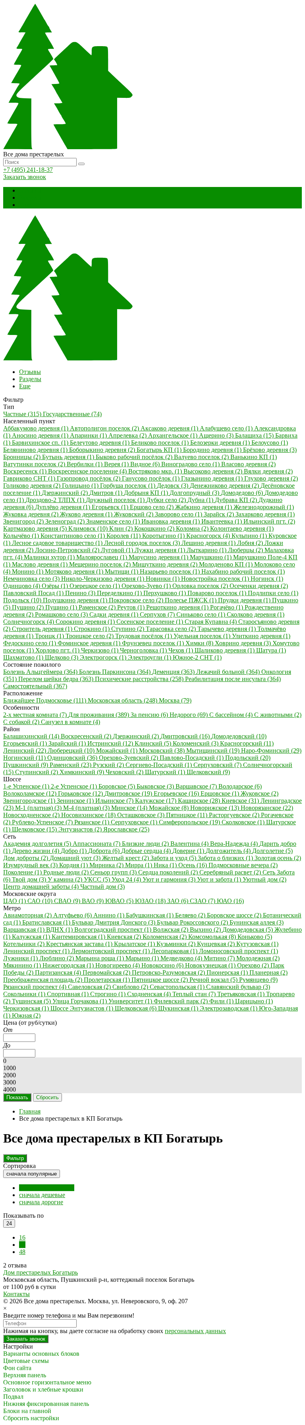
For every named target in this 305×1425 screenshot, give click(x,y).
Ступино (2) (128, 628)
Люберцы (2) (246, 550)
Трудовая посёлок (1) (144, 636)
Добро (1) (74, 850)
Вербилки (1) (85, 464)
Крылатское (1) (135, 943)
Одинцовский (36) (73, 757)
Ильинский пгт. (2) (269, 521)
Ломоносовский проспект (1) (238, 951)
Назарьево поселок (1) (170, 571)
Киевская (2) (125, 936)
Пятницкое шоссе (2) (160, 979)
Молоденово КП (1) (226, 564)
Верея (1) (117, 464)
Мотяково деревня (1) (75, 571)
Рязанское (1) (92, 822)
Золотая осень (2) (278, 858)
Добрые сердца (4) (146, 850)
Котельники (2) (24, 943)
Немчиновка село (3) (32, 578)
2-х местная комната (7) (35, 714)
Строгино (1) (108, 994)
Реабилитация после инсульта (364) (233, 679)
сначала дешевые (42, 1194)
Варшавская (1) (24, 929)
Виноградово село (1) (191, 464)
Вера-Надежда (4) (234, 843)
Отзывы (30, 190)
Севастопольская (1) (178, 986)
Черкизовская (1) (26, 1008)
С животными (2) (277, 714)
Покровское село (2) (137, 600)
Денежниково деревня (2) (225, 485)
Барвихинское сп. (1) (41, 442)
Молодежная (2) (258, 958)
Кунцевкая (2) (216, 943)
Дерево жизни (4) (36, 850)
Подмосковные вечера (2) (243, 865)
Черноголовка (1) (144, 650)
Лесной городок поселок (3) (142, 542)
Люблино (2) (57, 958)
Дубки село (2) (166, 499)
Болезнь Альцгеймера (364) (41, 671)
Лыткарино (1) (207, 550)
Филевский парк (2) (181, 1001)
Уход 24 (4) (127, 879)
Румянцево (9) (258, 979)
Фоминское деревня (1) (90, 643)
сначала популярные (46, 1187)
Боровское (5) (117, 786)
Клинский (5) (154, 743)
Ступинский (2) (37, 772)
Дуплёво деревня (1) (63, 507)
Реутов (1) (131, 607)
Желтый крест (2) (126, 858)
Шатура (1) (271, 650)
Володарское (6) (240, 786)
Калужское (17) (156, 800)
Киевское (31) (241, 800)
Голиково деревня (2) (32, 485)
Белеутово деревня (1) (100, 442)
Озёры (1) (55, 585)
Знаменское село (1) (113, 521)
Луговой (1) (118, 550)
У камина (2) (66, 879)
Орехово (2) (253, 965)
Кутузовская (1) (257, 943)
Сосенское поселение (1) (150, 621)
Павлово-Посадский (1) (192, 757)
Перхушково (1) (165, 593)
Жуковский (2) (134, 514)
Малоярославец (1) (102, 557)
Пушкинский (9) (26, 764)
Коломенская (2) (165, 936)
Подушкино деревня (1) (76, 600)
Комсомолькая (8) (212, 936)
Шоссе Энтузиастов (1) (82, 1008)
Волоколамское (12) (30, 793)
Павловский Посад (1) (34, 593)
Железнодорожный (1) (264, 507)
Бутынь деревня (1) (69, 457)
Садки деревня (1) (114, 614)
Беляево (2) (191, 915)
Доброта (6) (104, 850)
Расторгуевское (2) (235, 815)
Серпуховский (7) (218, 764)
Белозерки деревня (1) (220, 442)
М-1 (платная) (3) (39, 807)
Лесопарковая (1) (175, 951)
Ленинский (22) (25, 750)
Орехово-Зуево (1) (147, 585)
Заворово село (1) (179, 514)
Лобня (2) (250, 542)
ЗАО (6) (178, 900)
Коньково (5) (254, 936)
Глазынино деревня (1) (212, 478)
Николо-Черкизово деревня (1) (103, 578)
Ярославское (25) (126, 829)
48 (22, 1251)
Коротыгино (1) (164, 535)
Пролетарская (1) (107, 979)
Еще (25, 204)
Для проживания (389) (99, 714)
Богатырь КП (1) (160, 449)
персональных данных (195, 1331)
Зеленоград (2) (65, 521)
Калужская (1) (32, 936)
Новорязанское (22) (267, 807)
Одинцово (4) (22, 585)
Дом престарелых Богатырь (40, 1272)
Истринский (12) (111, 743)
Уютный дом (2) (264, 879)
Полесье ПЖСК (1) (191, 600)
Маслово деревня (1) (40, 564)
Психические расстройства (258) (140, 679)
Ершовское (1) (221, 793)
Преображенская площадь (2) (43, 979)
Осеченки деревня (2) (259, 585)
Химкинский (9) (83, 772)
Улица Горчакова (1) (80, 1001)
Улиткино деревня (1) (261, 636)
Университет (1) (131, 1001)
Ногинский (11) (25, 757)
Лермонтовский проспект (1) (111, 951)
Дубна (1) (201, 499)
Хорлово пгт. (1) (58, 650)
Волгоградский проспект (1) (113, 929)
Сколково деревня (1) (255, 614)
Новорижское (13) (215, 807)
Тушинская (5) (32, 1001)
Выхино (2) (206, 929)
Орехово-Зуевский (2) (129, 757)
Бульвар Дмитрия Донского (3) (114, 922)
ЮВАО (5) (120, 900)
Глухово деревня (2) (271, 478)
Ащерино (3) (217, 435)
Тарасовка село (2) (171, 628)
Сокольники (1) (25, 994)
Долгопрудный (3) (195, 492)
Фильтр (15, 1158)
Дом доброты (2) (26, 858)
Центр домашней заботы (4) (41, 886)
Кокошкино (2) (155, 528)
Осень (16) (193, 865)
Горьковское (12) (81, 793)
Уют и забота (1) (220, 879)
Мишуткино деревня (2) (165, 564)
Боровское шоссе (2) (235, 915)
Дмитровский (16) (185, 736)
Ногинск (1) (267, 578)
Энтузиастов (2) (80, 829)
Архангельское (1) (173, 435)
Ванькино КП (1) (253, 457)
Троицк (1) (50, 636)
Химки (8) (200, 643)
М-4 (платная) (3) (87, 807)
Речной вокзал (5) (214, 979)
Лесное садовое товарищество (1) (58, 542)
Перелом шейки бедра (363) (56, 679)
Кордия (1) (74, 865)
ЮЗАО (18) (151, 900)
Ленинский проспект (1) (37, 951)
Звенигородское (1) (30, 800)
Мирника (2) (107, 865)
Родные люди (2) (66, 872)
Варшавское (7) (197, 786)
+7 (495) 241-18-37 (28, 169)
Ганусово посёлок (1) (151, 478)
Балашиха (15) (255, 435)
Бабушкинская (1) (150, 915)
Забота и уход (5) (174, 858)
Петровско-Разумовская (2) (169, 972)
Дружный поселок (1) (116, 499)
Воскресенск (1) (25, 471)
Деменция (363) (174, 671)
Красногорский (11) (247, 743)
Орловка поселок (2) (201, 585)
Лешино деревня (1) (209, 542)
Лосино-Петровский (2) (68, 550)
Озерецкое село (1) (95, 585)
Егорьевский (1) (25, 743)
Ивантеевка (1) (222, 521)
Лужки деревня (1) (161, 550)
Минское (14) (130, 807)
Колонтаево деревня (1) (242, 528)
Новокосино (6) (163, 965)
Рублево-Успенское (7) (43, 822)
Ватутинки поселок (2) (35, 464)
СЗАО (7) (203, 900)
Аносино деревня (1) (41, 435)
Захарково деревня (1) (265, 514)
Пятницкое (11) (187, 815)
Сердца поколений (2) (168, 872)
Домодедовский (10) (238, 736)
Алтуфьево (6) (73, 915)
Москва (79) (175, 700)
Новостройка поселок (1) (216, 578)
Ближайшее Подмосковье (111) (45, 700)
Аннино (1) (109, 915)
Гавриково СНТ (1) (30, 478)
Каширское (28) (200, 800)
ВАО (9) (93, 900)
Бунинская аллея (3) (257, 922)
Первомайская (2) (107, 972)
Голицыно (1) (81, 485)
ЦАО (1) (15, 900)
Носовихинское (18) (89, 815)
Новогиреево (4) (118, 965)
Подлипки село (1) (273, 593)
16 (22, 1237)
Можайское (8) (169, 807)
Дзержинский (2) (65, 492)
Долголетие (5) (272, 850)
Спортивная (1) (68, 994)
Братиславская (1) (47, 922)
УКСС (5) (98, 879)
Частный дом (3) (102, 886)
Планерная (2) (268, 972)
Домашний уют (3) (76, 858)
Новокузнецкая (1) (211, 965)
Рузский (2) (109, 764)
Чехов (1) (181, 650)
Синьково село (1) (201, 614)
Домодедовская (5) (248, 929)
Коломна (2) (193, 528)
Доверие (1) (189, 850)
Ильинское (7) (115, 800)
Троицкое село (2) (90, 636)
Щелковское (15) (35, 829)
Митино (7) (220, 958)
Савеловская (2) (90, 986)
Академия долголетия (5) (38, 843)
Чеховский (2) (125, 772)
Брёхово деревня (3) (270, 449)
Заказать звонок (24, 176)
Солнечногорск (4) (29, 621)
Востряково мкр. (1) (155, 471)
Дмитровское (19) (129, 793)
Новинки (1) (163, 578)
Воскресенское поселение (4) (88, 471)
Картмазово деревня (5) (35, 528)
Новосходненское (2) (32, 815)
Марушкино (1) (211, 557)
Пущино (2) (28, 607)
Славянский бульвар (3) (238, 986)
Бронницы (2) (22, 457)
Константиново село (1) (73, 535)
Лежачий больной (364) (228, 671)
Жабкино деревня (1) (204, 507)
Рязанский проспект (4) (35, 986)
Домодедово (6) (242, 492)
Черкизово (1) (100, 650)
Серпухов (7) (158, 614)
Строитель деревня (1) (43, 628)
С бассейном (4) (231, 714)
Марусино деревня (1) (159, 557)
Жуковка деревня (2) (31, 514)
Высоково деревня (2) (213, 471)
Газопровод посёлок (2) (89, 478)
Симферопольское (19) (190, 822)
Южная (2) (26, 1015)
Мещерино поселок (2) (100, 564)
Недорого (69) (189, 714)
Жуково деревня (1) (87, 514)
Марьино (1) (142, 958)
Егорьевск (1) (111, 507)
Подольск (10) (23, 600)
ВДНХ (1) (60, 929)
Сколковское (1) (244, 822)
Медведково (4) (182, 958)
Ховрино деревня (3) (243, 643)
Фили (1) (222, 1001)
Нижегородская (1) (68, 965)
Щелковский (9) (208, 772)
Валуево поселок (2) (202, 457)
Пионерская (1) (228, 972)
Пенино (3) (81, 593)
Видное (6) (145, 464)
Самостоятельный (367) (35, 686)
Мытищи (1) (122, 571)
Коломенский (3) (196, 743)
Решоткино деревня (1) (178, 607)
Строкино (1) (92, 628)
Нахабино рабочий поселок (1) (243, 571)
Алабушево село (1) (227, 428)
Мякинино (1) (22, 965)
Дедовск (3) (173, 485)
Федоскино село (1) (30, 643)
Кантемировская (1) (79, 936)
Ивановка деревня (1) (171, 521)
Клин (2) (121, 528)
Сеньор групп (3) (114, 872)
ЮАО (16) (230, 900)
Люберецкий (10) (72, 750)
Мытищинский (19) (213, 750)
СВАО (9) (68, 900)
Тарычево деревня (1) (227, 628)
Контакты (16, 1294)
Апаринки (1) (89, 435)
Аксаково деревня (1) (170, 428)
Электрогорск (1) (104, 657)
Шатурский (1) (166, 772)
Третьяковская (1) (241, 994)
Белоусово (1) (269, 442)
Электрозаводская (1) (229, 1008)
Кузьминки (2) (176, 943)
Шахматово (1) (24, 657)
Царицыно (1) (254, 1001)
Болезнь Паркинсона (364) (115, 671)
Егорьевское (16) (177, 793)
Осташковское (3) (141, 815)
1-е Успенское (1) (27, 786)
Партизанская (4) (59, 972)
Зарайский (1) (67, 743)
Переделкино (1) (120, 593)
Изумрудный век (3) (31, 865)
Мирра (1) (139, 865)
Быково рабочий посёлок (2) (135, 457)
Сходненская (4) (149, 994)
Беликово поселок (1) (160, 442)
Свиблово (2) (131, 986)
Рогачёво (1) (227, 607)
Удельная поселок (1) (203, 636)
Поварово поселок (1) (217, 593)
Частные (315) (23, 414)
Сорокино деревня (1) (86, 621)
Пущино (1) (62, 607)
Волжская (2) (171, 929)
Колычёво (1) (22, 535)
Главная (30, 1111)
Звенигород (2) (24, 521)
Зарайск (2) (220, 514)
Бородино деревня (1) (213, 449)
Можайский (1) (117, 750)
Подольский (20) (247, 757)
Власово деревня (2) (248, 464)
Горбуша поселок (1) (128, 485)
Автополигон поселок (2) (105, 428)
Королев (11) (124, 535)
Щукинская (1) (179, 1008)
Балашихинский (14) (32, 736)
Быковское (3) (156, 786)
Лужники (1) (21, 958)
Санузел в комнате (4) (70, 721)
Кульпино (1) (250, 535)
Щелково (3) (62, 657)
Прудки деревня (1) (245, 600)
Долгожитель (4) (229, 850)
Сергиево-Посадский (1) (159, 764)
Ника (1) (166, 865)
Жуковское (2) (259, 793)
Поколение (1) (23, 872)
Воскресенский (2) (87, 736)
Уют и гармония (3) (170, 879)
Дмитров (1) (106, 492)
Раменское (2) (98, 607)
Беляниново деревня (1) (36, 449)
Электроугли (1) (150, 657)
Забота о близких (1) (226, 858)
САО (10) (40, 900)
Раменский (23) (71, 764)
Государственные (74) (72, 414)
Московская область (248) (123, 700)
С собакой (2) (22, 721)
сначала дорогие (41, 1202)
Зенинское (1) (76, 800)
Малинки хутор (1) (50, 557)
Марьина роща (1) (100, 958)
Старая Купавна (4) (211, 621)
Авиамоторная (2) (28, 915)
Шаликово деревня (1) (225, 650)
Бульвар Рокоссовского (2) (193, 922)
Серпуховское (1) (135, 822)
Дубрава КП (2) (237, 499)
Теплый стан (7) (194, 994)
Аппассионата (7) (97, 843)
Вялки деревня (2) (268, 471)
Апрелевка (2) (128, 435)
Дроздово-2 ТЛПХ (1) (55, 499)
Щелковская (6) (136, 1008)
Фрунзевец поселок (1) (153, 643)
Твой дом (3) (30, 879)
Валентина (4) (190, 843)
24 (22, 1244)
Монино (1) (28, 571)
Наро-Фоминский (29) (271, 750)
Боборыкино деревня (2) (103, 449)
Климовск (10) (88, 528)
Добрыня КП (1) (147, 492)
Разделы (30, 197)
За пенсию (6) (150, 714)
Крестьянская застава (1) (80, 943)
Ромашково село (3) (62, 614)
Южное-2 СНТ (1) (197, 657)
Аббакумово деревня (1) (36, 428)
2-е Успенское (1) (74, 786)
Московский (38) (162, 750)
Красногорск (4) (209, 535)
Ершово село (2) (152, 507)
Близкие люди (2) (146, 843)
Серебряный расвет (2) (231, 872)
